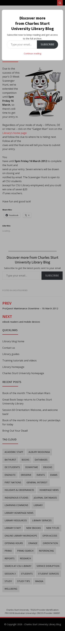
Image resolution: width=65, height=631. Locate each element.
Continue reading (32, 53)
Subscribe (47, 44)
